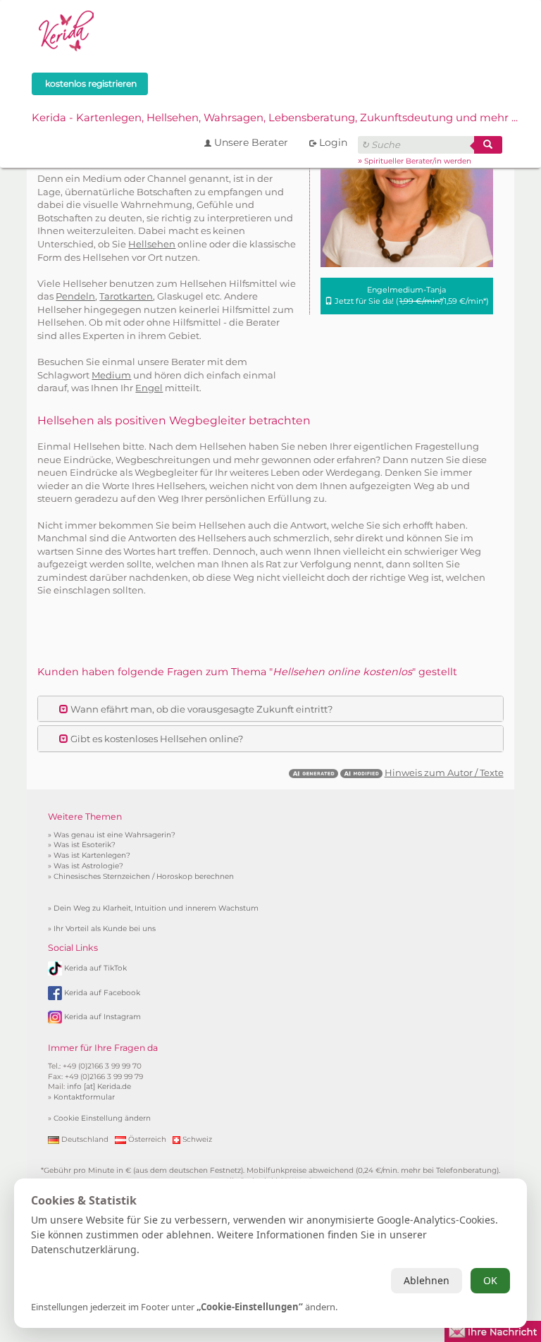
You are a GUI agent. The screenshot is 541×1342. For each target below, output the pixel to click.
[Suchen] (488, 145)
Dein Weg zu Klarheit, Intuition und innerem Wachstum (156, 908)
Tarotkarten (126, 296)
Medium (111, 375)
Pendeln (75, 296)
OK (490, 1280)
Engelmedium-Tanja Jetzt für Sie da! (410, 295)
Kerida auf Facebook (102, 992)
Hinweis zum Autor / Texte (444, 772)
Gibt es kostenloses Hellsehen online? (155, 738)
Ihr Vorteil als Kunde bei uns (105, 928)
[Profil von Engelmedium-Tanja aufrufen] (406, 180)
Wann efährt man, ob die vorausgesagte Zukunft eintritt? (200, 709)
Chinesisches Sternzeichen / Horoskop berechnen (144, 876)
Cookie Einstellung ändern (102, 1118)
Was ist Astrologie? (88, 865)
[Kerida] (67, 29)
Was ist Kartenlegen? (92, 855)
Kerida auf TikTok (95, 967)
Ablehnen (426, 1280)
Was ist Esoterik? (85, 844)
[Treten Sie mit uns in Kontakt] (492, 1330)
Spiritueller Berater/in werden (417, 161)
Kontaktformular (84, 1097)
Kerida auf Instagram (102, 1016)
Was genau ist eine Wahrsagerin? (114, 834)
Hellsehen (151, 244)
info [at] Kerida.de (99, 1086)
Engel (149, 387)
